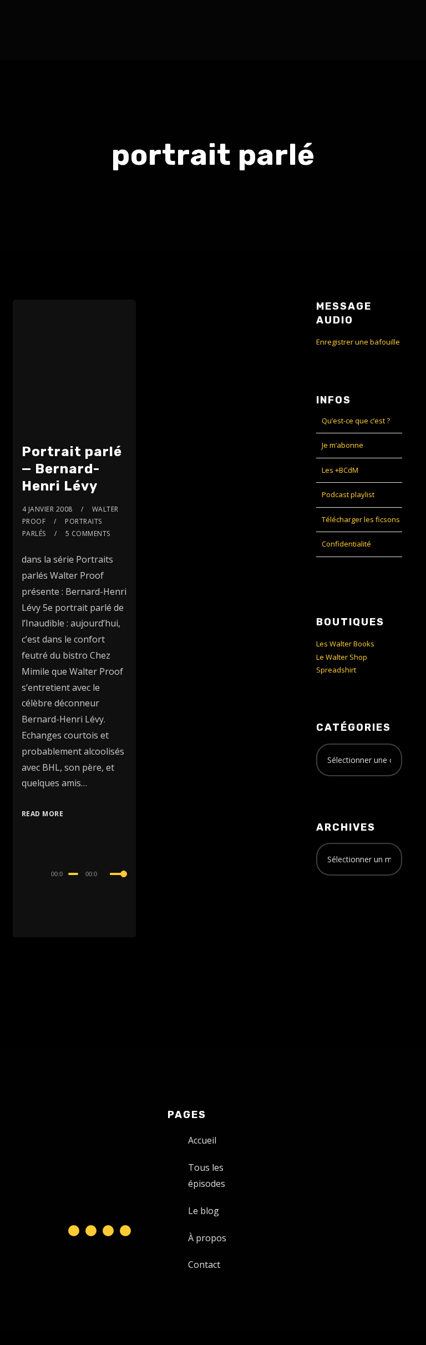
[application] (75, 873)
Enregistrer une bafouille (358, 342)
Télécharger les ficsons (361, 519)
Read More (43, 813)
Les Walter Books (345, 644)
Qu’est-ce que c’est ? (356, 421)
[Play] (23, 872)
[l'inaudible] (42, 30)
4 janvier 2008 (47, 509)
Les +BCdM (340, 470)
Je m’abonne (342, 445)
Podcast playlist (348, 494)
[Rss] (125, 1230)
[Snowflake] (73, 1230)
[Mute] (107, 875)
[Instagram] (108, 1230)
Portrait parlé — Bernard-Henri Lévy (72, 469)
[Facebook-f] (91, 1230)
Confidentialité (346, 544)
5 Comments (87, 533)
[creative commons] (350, 928)
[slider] (119, 883)
